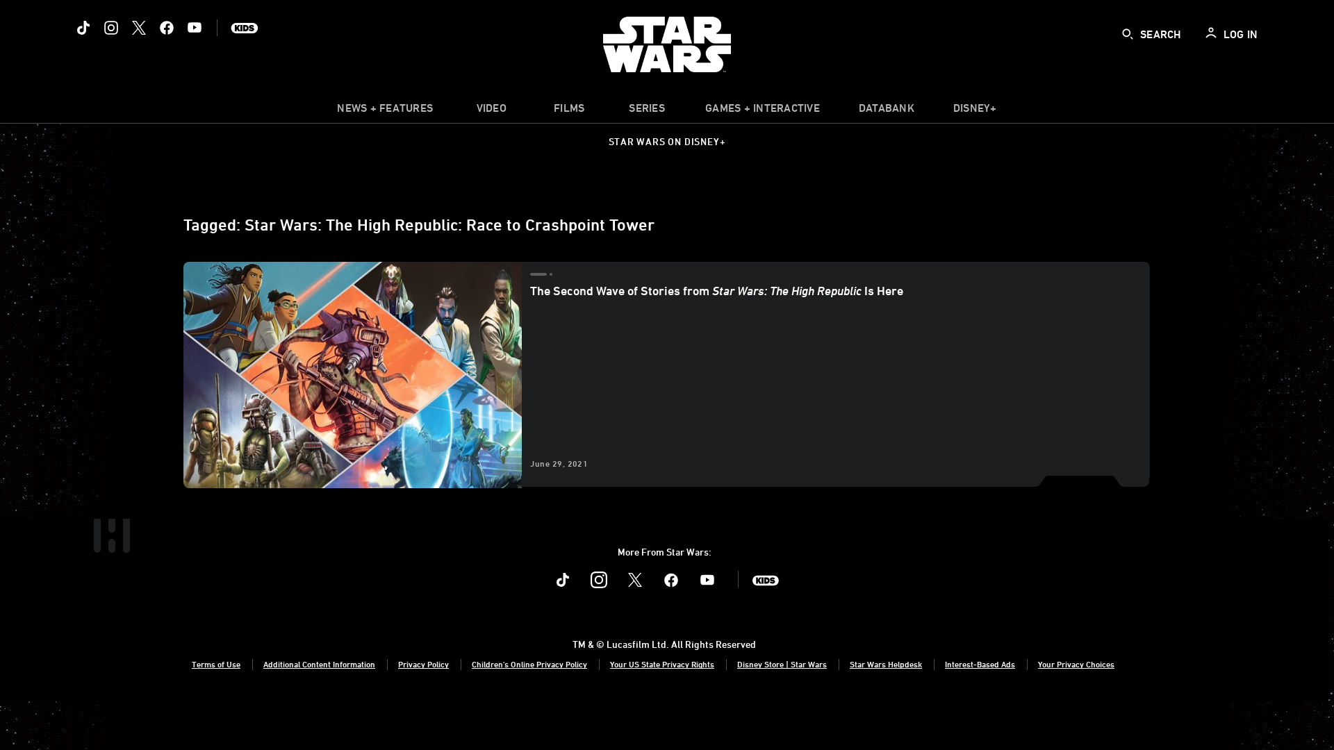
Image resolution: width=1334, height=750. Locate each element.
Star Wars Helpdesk (886, 664)
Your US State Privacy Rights (662, 664)
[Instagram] (111, 28)
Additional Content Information (319, 664)
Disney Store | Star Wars (782, 664)
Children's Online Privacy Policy (529, 664)
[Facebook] (167, 28)
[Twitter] (139, 28)
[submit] (1128, 34)
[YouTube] (194, 28)
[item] (385, 111)
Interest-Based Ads (980, 664)
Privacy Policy (423, 664)
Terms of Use (216, 664)
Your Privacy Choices (1076, 664)
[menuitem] (491, 111)
